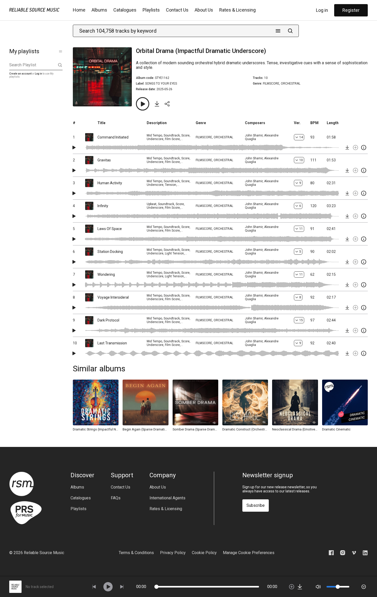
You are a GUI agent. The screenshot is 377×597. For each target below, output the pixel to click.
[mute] (318, 587)
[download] (347, 147)
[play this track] (74, 147)
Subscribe (255, 505)
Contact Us (177, 10)
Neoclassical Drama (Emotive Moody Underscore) (295, 429)
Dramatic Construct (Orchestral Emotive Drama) (245, 429)
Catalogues (124, 10)
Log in (322, 10)
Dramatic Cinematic (336, 429)
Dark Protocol (108, 320)
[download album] (157, 104)
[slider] (156, 587)
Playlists (151, 10)
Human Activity (109, 183)
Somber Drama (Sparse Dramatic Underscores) (195, 429)
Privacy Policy (173, 552)
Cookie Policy (204, 552)
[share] (167, 104)
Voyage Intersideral (113, 297)
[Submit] (290, 31)
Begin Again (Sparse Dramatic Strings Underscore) (145, 429)
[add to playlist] (355, 147)
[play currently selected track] (108, 586)
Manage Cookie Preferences (248, 552)
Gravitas (104, 160)
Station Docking (110, 252)
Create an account (20, 73)
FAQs (116, 498)
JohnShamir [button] (254, 135)
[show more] (60, 51)
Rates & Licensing (237, 10)
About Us (204, 10)
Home (79, 10)
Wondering (106, 274)
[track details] (364, 147)
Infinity (102, 206)
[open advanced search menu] (278, 31)
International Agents (167, 498)
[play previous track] (94, 587)
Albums (99, 10)
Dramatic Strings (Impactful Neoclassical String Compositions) (95, 429)
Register (351, 10)
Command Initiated (112, 137)
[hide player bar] (364, 587)
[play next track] (122, 587)
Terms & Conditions (136, 552)
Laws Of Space (109, 229)
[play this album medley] (142, 104)
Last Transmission (112, 343)
